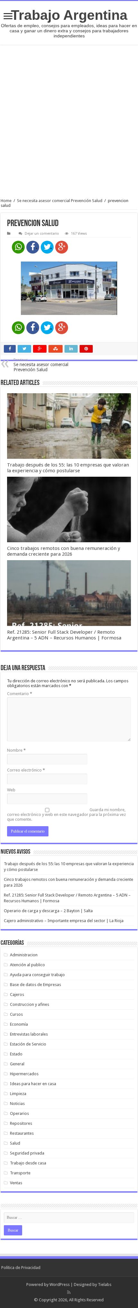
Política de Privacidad (20, 1267)
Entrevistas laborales (29, 1034)
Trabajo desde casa (28, 1163)
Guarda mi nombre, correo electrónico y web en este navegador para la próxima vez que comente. (66, 814)
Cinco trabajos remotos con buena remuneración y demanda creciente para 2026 (63, 551)
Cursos (16, 1014)
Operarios (19, 1113)
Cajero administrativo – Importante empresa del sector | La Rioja (64, 920)
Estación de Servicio (28, 1044)
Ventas (16, 1182)
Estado (16, 1054)
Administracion (24, 954)
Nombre (16, 750)
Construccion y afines (29, 1004)
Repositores (21, 1123)
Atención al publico (27, 964)
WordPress (59, 1284)
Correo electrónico (26, 770)
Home (6, 200)
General (17, 1063)
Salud (15, 1143)
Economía (19, 1024)
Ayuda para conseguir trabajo (37, 974)
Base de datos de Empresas (35, 984)
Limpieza (18, 1093)
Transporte (20, 1173)
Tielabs (104, 1284)
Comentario (19, 693)
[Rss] (68, 1292)
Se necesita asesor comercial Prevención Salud (59, 200)
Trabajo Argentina (69, 15)
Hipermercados (24, 1073)
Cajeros (17, 994)
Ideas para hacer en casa (33, 1083)
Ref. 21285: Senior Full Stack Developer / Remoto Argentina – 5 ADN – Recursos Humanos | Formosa (64, 635)
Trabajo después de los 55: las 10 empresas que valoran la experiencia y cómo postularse (68, 468)
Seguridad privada (27, 1153)
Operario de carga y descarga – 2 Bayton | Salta (48, 910)
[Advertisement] (69, 121)
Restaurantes (22, 1133)
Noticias (17, 1103)
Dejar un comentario (42, 233)
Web (11, 789)
